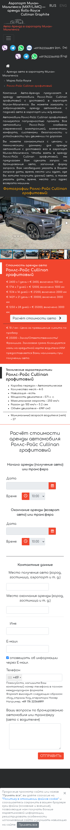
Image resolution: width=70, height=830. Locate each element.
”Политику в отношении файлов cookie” (30, 799)
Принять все (28, 824)
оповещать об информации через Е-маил (32, 660)
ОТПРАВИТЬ (50, 756)
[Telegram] (13, 47)
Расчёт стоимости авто (35, 318)
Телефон (12, 670)
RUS (52, 6)
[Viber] (4, 47)
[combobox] (14, 677)
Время (11, 496)
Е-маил (12, 641)
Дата (11, 478)
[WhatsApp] (21, 47)
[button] (66, 223)
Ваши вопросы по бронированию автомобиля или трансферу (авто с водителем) (34, 715)
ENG (63, 6)
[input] (27, 485)
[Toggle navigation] (8, 38)
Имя (13, 623)
